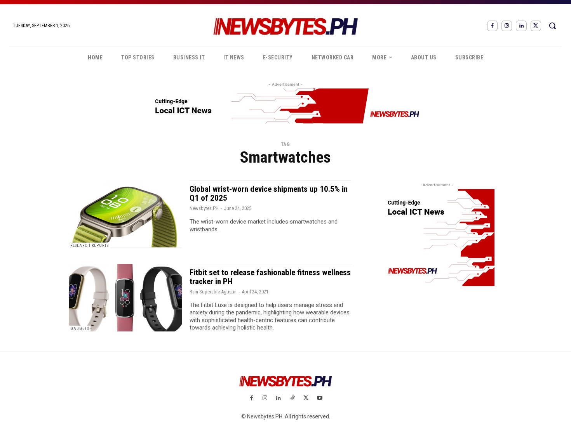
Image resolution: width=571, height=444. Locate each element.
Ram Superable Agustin (213, 292)
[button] (552, 25)
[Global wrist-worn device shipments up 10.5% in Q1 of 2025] (125, 214)
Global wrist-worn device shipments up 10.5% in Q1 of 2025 (269, 193)
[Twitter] (536, 26)
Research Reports (89, 245)
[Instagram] (506, 26)
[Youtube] (319, 398)
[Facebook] (492, 26)
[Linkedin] (521, 26)
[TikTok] (292, 398)
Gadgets (79, 328)
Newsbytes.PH (204, 208)
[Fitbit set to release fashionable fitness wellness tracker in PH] (125, 298)
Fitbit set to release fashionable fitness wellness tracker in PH (270, 277)
